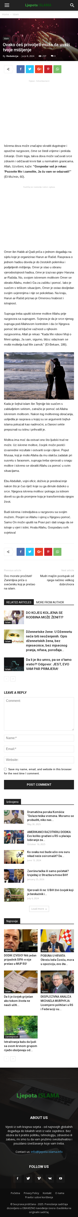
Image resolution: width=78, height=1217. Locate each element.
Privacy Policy (31, 1193)
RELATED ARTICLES (18, 602)
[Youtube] (61, 1179)
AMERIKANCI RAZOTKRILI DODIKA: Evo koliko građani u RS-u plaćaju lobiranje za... (49, 836)
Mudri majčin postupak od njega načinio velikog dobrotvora (57, 580)
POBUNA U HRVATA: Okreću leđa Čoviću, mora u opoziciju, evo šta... (57, 960)
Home (5, 14)
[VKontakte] (50, 1179)
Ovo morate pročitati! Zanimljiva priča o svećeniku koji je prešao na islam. (19, 582)
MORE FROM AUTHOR (50, 602)
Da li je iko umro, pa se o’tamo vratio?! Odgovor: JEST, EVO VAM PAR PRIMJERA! (49, 664)
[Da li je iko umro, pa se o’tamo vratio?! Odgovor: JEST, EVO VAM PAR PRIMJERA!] (14, 664)
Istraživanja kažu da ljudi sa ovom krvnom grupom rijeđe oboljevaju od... (20, 1046)
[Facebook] (17, 1179)
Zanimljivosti (11, 1036)
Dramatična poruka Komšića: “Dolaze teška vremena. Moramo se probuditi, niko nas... (50, 816)
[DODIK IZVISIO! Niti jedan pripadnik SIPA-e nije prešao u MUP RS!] (21, 940)
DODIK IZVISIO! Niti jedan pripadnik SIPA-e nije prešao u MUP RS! (20, 959)
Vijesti (8, 950)
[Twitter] (28, 1179)
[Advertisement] (39, 111)
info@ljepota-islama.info (47, 1152)
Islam (16, 14)
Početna (15, 1193)
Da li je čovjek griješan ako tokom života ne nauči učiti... (18, 1001)
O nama (59, 1193)
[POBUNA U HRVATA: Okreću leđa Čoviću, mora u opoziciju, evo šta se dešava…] (57, 940)
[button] (72, 5)
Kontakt (47, 1193)
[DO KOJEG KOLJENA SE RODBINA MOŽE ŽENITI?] (14, 617)
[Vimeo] (39, 1179)
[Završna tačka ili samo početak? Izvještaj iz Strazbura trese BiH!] (14, 876)
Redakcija (12, 55)
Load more (37, 908)
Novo (44, 950)
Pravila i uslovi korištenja (39, 1197)
